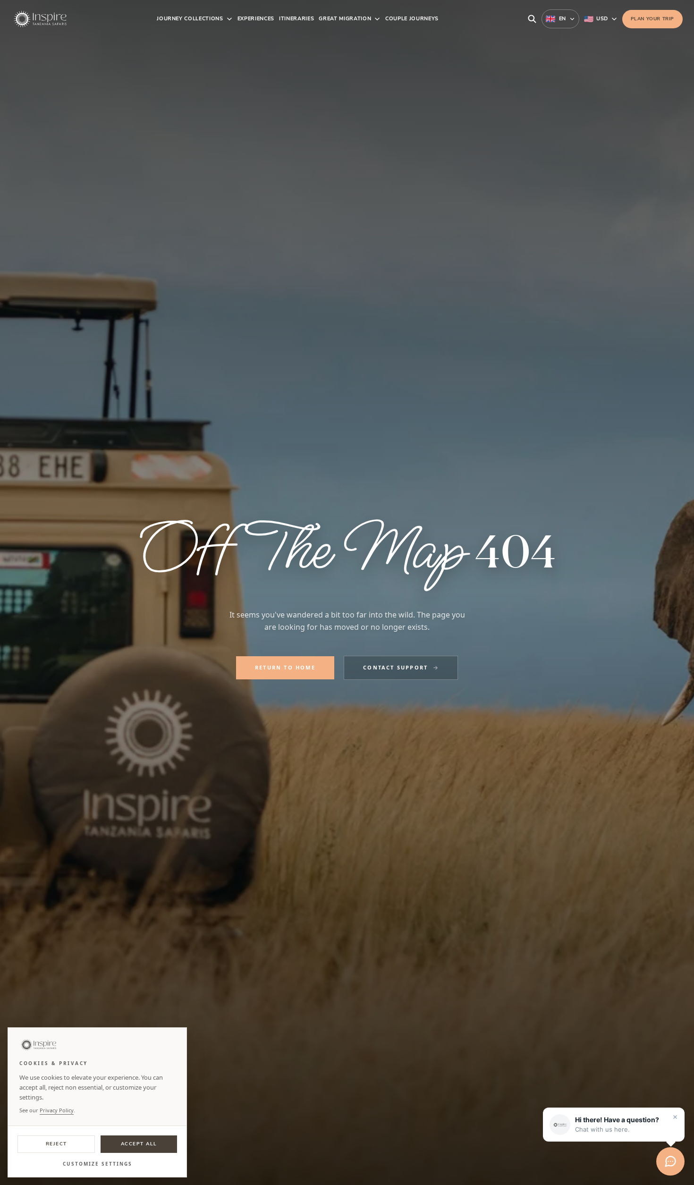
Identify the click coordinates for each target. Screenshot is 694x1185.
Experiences (255, 18)
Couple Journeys (412, 18)
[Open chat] (670, 1161)
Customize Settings (97, 1163)
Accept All (139, 1144)
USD (602, 18)
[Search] (532, 19)
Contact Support (395, 667)
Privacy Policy (57, 1110)
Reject (56, 1144)
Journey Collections (190, 18)
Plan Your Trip (652, 19)
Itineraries (296, 18)
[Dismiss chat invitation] (675, 1117)
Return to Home (285, 667)
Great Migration (345, 18)
